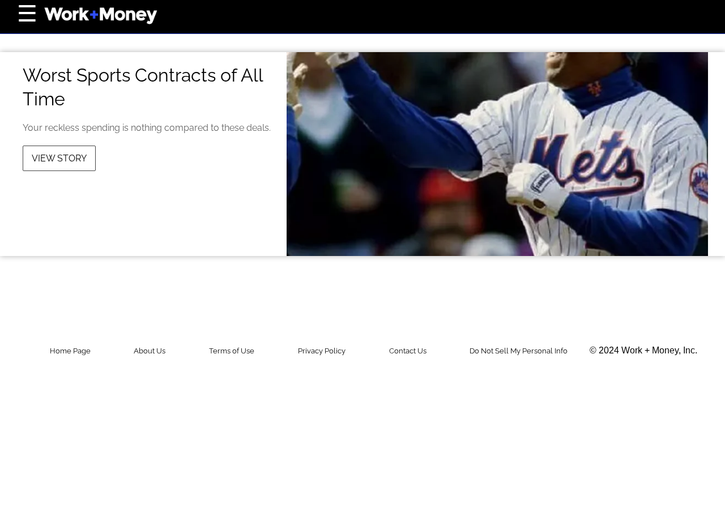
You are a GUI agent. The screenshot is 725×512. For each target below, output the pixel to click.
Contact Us (408, 351)
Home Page (70, 351)
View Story (59, 158)
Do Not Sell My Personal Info (519, 351)
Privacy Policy (322, 351)
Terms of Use (231, 351)
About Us (149, 351)
